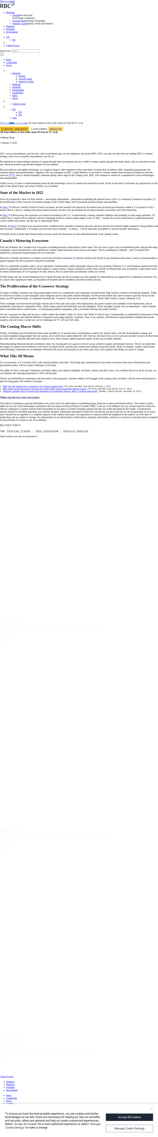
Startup (15, 15)
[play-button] (7, 1073)
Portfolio (10, 29)
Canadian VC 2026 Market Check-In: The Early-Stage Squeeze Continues (47, 1048)
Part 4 (13, 226)
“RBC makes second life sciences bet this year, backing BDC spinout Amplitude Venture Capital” (44, 389)
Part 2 (5, 207)
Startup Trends (19, 430)
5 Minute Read (7, 635)
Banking (10, 12)
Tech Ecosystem (46, 430)
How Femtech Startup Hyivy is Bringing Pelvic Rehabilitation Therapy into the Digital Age (57, 838)
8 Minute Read (7, 844)
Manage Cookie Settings (129, 1128)
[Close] (151, 1109)
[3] (74, 258)
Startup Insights (14, 129)
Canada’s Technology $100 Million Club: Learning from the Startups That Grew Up (53, 629)
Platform (10, 26)
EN (8, 37)
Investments (12, 32)
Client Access (12, 45)
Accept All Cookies (129, 1117)
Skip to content (7, 1)
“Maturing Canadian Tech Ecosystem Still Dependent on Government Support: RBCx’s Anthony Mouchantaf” (50, 391)
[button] (20, 397)
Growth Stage (19, 20)
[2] (13, 175)
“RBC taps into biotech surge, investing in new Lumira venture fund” (32, 386)
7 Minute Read (7, 1054)
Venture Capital (19, 23)
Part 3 (5, 215)
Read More (5, 640)
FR (13, 40)
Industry (55, 129)
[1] (10, 175)
